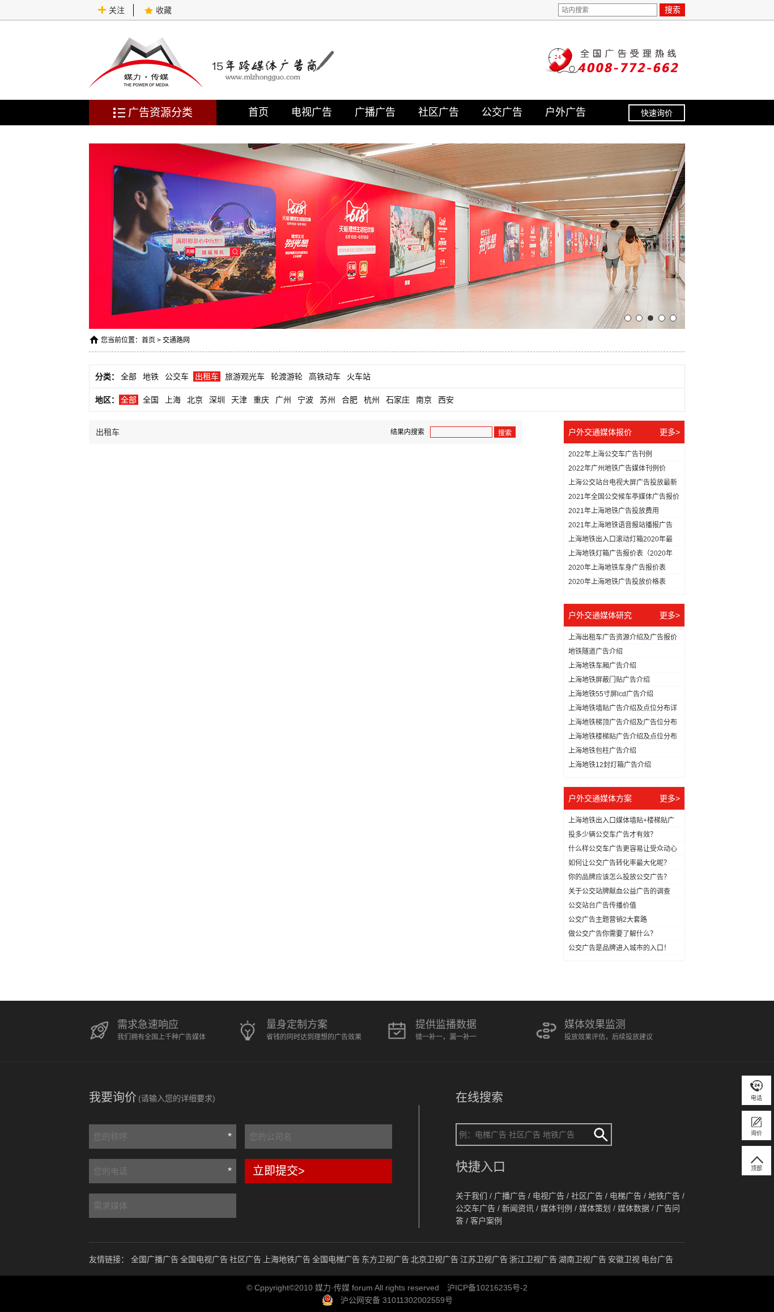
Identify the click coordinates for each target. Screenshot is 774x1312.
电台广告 (657, 1259)
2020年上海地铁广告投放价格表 (617, 582)
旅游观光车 (245, 376)
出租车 (207, 376)
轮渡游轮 (287, 376)
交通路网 (176, 340)
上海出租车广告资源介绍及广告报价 (622, 637)
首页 (258, 112)
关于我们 (471, 1195)
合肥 (350, 399)
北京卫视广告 (434, 1259)
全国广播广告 (154, 1259)
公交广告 (502, 112)
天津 (239, 399)
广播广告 (375, 112)
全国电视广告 (204, 1259)
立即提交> (279, 1171)
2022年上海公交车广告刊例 (610, 454)
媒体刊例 (556, 1208)
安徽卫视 (624, 1259)
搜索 (673, 9)
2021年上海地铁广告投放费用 (613, 511)
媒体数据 (633, 1208)
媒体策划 (595, 1208)
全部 (129, 376)
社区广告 (438, 112)
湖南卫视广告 (582, 1259)
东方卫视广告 (385, 1259)
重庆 (261, 399)
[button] (627, 318)
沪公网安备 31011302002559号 (397, 1300)
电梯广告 (625, 1195)
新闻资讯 (518, 1208)
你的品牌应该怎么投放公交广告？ (619, 877)
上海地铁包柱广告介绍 (602, 751)
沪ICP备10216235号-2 (487, 1287)
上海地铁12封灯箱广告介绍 (609, 765)
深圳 (217, 399)
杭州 (372, 399)
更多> (670, 432)
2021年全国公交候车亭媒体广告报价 (623, 497)
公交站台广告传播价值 (602, 905)
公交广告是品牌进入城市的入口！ (619, 948)
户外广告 (565, 112)
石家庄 (398, 399)
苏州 (327, 399)
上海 (173, 399)
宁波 (305, 399)
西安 (446, 399)
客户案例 (486, 1220)
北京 (195, 399)
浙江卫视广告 (533, 1259)
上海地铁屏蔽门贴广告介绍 (609, 680)
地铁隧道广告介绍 (595, 651)
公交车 (177, 376)
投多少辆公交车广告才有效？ (612, 835)
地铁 (151, 376)
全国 (151, 399)
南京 (424, 399)
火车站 (359, 376)
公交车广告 (475, 1208)
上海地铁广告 (287, 1259)
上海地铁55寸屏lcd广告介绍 (610, 694)
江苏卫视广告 (484, 1259)
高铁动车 (325, 376)
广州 (283, 399)
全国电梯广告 (336, 1259)
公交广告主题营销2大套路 (607, 920)
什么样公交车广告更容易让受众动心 (622, 849)
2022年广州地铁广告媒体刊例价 (617, 468)
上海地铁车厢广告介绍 (602, 666)
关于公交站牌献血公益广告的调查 (619, 891)
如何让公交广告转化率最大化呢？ (619, 863)
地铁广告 (664, 1195)
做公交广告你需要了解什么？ (612, 934)
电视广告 (311, 112)
